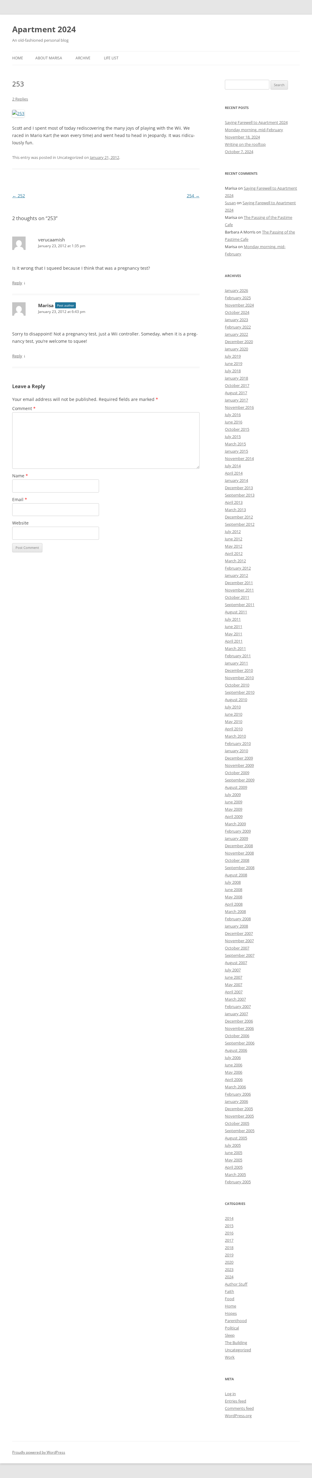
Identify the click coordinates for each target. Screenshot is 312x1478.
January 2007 (236, 1013)
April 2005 (234, 1167)
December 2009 (239, 758)
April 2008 (234, 904)
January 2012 (236, 575)
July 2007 (233, 970)
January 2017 (236, 400)
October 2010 (237, 685)
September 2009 (239, 780)
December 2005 (239, 1108)
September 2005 (239, 1130)
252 (18, 195)
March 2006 (235, 1087)
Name (20, 476)
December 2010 (239, 670)
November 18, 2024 (242, 137)
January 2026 (236, 290)
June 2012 (233, 539)
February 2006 (238, 1094)
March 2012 (235, 560)
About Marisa (48, 58)
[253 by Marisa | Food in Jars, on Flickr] (18, 113)
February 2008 (238, 919)
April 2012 (234, 553)
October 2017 (237, 385)
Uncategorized (238, 1350)
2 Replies (20, 99)
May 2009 (233, 809)
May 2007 (233, 984)
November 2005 (239, 1116)
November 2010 (239, 677)
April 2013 (234, 502)
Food (229, 1298)
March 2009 (235, 824)
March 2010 (235, 736)
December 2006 (239, 1021)
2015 (229, 1225)
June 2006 (233, 1065)
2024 (229, 1277)
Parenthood (236, 1320)
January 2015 (236, 451)
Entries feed (235, 1401)
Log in (230, 1393)
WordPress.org (238, 1415)
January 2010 (236, 750)
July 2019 (233, 356)
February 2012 (238, 568)
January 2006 (236, 1101)
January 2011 (236, 663)
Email (19, 499)
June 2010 (233, 714)
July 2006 (233, 1057)
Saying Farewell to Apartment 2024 (256, 122)
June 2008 (233, 889)
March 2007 (235, 999)
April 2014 (234, 473)
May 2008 (233, 897)
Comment (24, 408)
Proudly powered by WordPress (38, 1452)
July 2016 (233, 414)
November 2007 (239, 940)
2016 (229, 1233)
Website (20, 523)
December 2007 (239, 933)
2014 (229, 1218)
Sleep (230, 1335)
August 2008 (236, 875)
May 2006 (233, 1072)
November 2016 (239, 407)
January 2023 (236, 319)
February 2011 (238, 655)
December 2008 (239, 845)
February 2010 (238, 743)
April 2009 (234, 816)
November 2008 (239, 853)
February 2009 (238, 831)
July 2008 (233, 882)
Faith (229, 1291)
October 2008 (237, 860)
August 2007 (236, 962)
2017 (229, 1240)
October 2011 (237, 597)
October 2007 (237, 948)
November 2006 (239, 1028)
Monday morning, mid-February (254, 129)
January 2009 (236, 838)
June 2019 (233, 363)
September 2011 (239, 604)
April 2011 (234, 641)
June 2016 (233, 422)
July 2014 (233, 466)
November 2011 (239, 590)
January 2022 (236, 334)
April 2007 (234, 992)
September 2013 (239, 495)
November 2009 (239, 765)
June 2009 (233, 802)
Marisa (46, 305)
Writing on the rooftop (245, 144)
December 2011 (239, 582)
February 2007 (238, 1006)
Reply (17, 283)
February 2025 (238, 297)
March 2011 (235, 648)
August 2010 (236, 699)
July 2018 (233, 371)
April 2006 (234, 1079)
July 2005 (233, 1145)
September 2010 (239, 692)
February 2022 (238, 327)
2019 (229, 1255)
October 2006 (237, 1035)
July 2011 (233, 619)
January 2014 (236, 480)
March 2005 (235, 1174)
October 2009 (237, 772)
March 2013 (235, 509)
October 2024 (237, 312)
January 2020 (236, 349)
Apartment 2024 (44, 29)
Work (230, 1357)
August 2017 (236, 392)
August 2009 (236, 787)
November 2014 (239, 458)
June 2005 (233, 1152)
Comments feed (239, 1408)
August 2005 (236, 1138)
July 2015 (233, 436)
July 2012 (233, 531)
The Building (236, 1342)
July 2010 (233, 707)
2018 (229, 1247)
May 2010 (233, 721)
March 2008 (235, 911)
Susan (230, 202)
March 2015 (235, 444)
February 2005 (238, 1182)
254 (193, 195)
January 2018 (236, 378)
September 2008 (239, 867)
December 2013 (239, 487)
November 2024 (239, 305)
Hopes (231, 1313)
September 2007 (239, 955)
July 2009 (233, 794)
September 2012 (239, 524)
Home (17, 58)
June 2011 (233, 626)
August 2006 (236, 1050)
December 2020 (239, 341)
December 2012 (239, 517)
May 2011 (233, 634)
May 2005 (233, 1160)
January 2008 (236, 926)
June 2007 (233, 977)
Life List (111, 58)
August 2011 (236, 612)
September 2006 (239, 1043)
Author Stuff (236, 1284)
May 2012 (233, 546)
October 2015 (237, 429)
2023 (229, 1269)
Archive (83, 58)
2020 (229, 1262)
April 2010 (234, 729)
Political (232, 1328)
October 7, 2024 (239, 151)
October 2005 (237, 1123)
